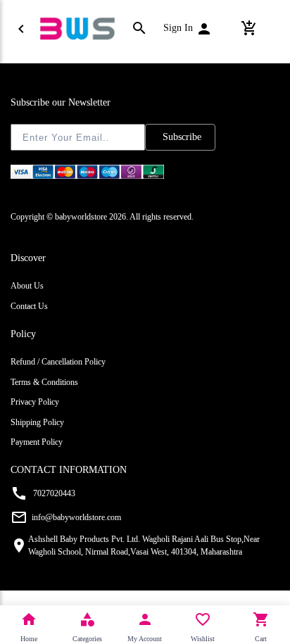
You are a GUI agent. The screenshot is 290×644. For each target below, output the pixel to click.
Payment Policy (37, 442)
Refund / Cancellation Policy (58, 362)
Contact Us (29, 306)
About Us (27, 286)
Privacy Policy (35, 402)
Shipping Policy (37, 422)
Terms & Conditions (44, 382)
